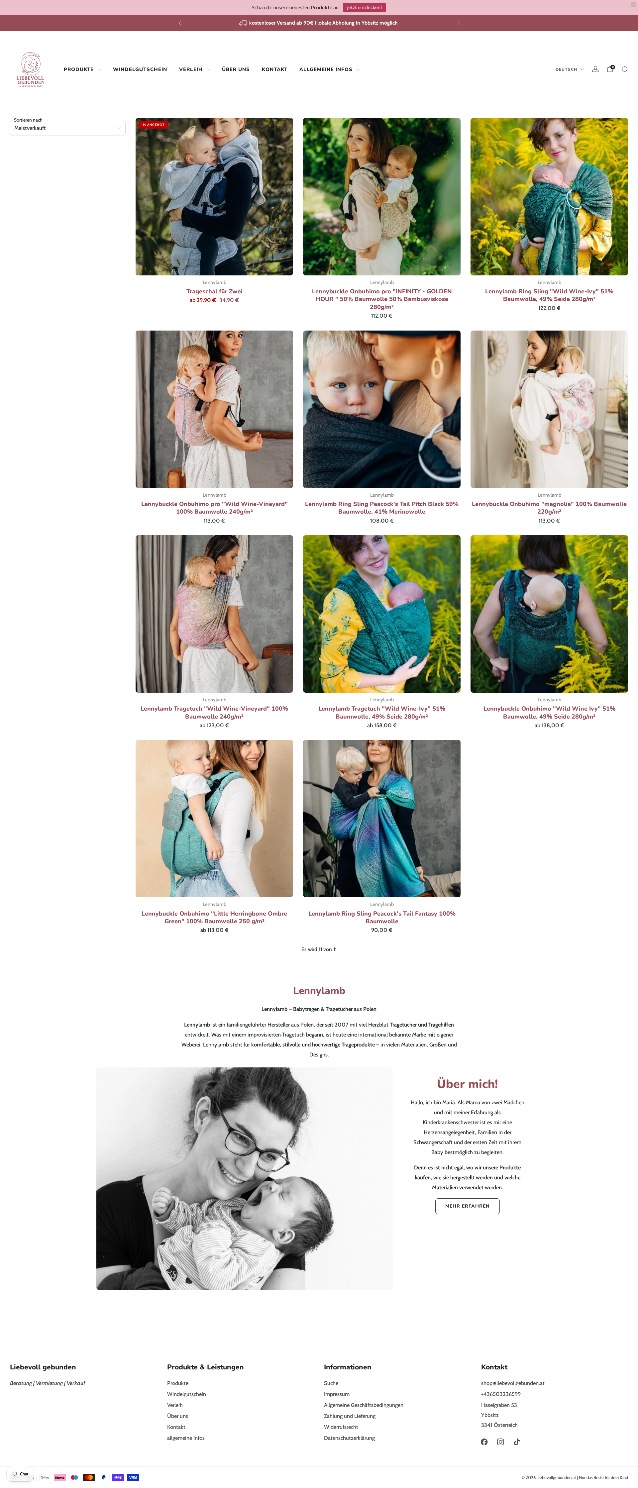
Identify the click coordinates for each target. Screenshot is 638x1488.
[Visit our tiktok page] (517, 1442)
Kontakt (274, 69)
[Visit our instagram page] (500, 1442)
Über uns (236, 69)
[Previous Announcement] (179, 23)
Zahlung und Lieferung (349, 1416)
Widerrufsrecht (341, 1427)
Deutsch (566, 69)
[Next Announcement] (458, 23)
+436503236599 (501, 1394)
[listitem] (319, 23)
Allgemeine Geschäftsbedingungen (363, 1405)
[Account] (595, 69)
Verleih (191, 69)
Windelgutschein (140, 69)
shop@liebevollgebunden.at (513, 1383)
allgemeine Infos (326, 69)
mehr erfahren (467, 1206)
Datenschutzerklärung (349, 1438)
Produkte (79, 69)
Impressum (337, 1394)
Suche (331, 1383)
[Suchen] (624, 69)
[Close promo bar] (633, 4)
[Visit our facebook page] (484, 1442)
